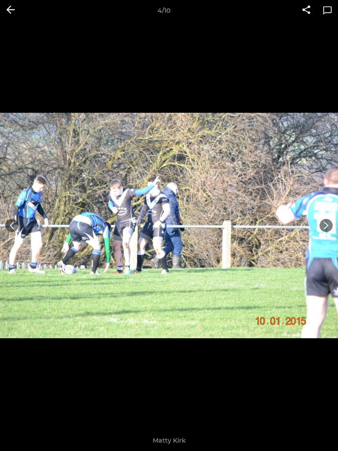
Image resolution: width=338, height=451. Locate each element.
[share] (306, 10)
